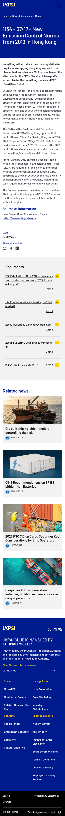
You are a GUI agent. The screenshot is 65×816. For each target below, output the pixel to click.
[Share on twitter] (11, 248)
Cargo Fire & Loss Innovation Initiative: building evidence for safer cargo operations (31, 594)
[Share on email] (4, 248)
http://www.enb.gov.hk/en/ (20, 218)
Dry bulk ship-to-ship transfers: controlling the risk (28, 430)
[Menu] (59, 6)
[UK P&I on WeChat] (60, 629)
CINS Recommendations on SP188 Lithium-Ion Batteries (29, 484)
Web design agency (38, 812)
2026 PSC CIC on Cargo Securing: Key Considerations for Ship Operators (32, 538)
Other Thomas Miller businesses (19, 665)
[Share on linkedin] (17, 248)
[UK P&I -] (9, 5)
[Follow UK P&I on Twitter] (49, 629)
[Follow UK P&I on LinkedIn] (55, 629)
